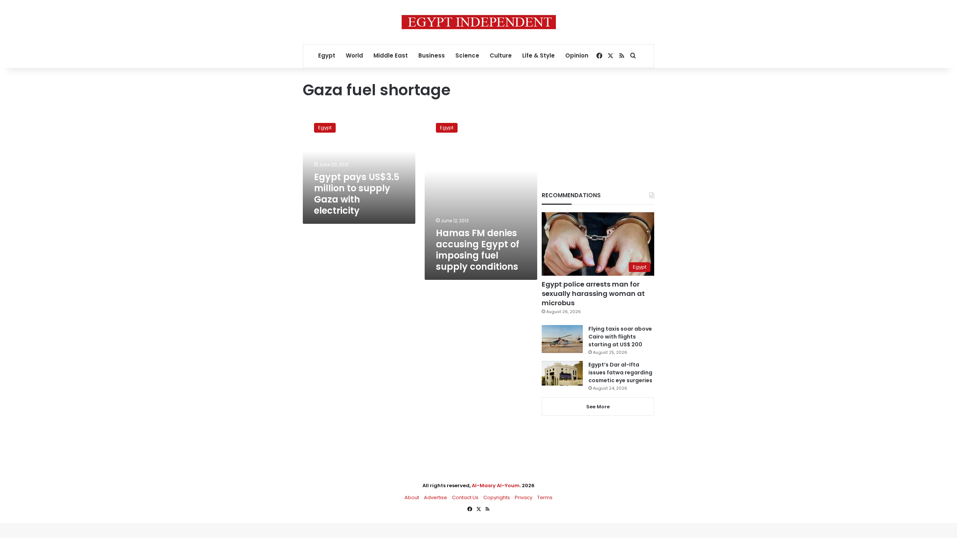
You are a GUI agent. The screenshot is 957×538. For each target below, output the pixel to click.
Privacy (523, 497)
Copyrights (496, 497)
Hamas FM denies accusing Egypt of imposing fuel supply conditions (477, 250)
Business (431, 55)
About (411, 497)
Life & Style (538, 55)
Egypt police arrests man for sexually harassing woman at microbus (593, 293)
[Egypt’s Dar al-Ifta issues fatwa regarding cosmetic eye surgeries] (562, 373)
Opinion (576, 55)
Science (467, 55)
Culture (501, 55)
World (354, 55)
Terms (545, 497)
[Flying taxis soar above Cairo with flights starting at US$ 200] (562, 339)
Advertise (435, 497)
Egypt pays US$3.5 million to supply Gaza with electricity (356, 194)
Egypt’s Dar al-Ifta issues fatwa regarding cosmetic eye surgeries (620, 372)
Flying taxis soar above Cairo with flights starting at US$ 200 (620, 336)
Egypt (326, 55)
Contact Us (465, 497)
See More (598, 406)
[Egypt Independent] (478, 22)
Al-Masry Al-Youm (496, 485)
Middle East (390, 55)
